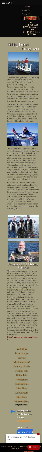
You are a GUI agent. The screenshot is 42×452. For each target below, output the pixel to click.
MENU (9, 2)
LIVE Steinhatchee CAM (31, 28)
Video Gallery (21, 401)
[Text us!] (34, 447)
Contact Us (26, 14)
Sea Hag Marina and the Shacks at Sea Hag (24, 414)
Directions (21, 396)
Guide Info (21, 375)
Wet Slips (21, 348)
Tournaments (21, 383)
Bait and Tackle (21, 366)
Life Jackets (21, 392)
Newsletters (21, 379)
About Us (26, 10)
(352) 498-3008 (31, 24)
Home (27, 6)
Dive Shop (21, 388)
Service (21, 357)
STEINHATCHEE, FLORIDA (31, 33)
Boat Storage (21, 353)
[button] (4, 2)
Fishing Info (21, 370)
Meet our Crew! (21, 361)
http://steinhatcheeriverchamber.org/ (23, 338)
